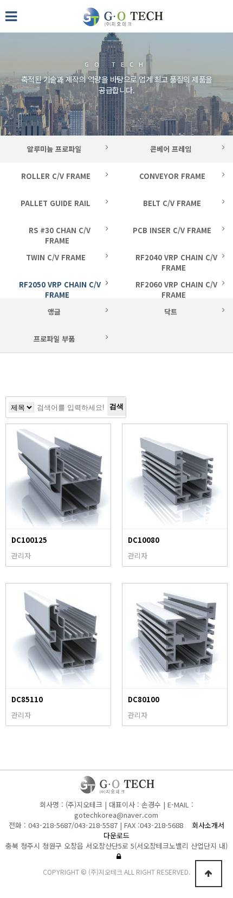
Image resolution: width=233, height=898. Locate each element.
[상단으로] (208, 873)
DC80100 (143, 699)
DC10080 (143, 540)
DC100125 (29, 540)
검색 (116, 406)
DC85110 (27, 699)
